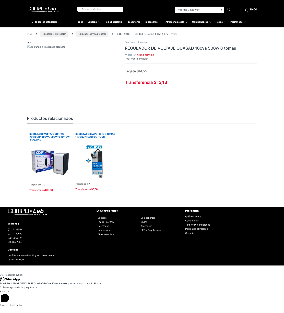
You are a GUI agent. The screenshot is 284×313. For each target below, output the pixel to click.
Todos (79, 21)
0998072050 (15, 242)
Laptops (92, 21)
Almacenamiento (175, 21)
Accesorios (146, 226)
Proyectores (133, 21)
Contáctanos (192, 220)
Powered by (11, 305)
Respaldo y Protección (54, 33)
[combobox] (99, 9)
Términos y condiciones (197, 224)
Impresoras (151, 21)
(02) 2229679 (15, 233)
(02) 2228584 (15, 229)
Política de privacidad (196, 228)
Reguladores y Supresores (92, 33)
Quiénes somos (193, 216)
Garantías (190, 233)
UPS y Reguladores (151, 230)
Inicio (29, 33)
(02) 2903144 (15, 237)
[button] (142, 275)
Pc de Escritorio (113, 21)
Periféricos (236, 21)
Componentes (200, 21)
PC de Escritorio (106, 221)
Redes (219, 21)
